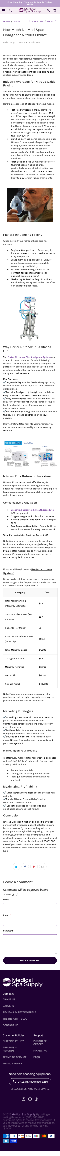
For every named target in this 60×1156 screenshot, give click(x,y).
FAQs (36, 1057)
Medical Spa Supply (23, 1114)
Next (50, 21)
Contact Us (10, 1025)
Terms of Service (14, 1057)
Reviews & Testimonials (19, 1012)
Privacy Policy (12, 1063)
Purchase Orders (40, 1042)
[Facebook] (36, 1099)
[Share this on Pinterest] (34, 866)
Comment (8, 931)
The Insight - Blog (15, 1018)
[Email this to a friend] (42, 866)
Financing (40, 1050)
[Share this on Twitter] (16, 866)
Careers (8, 1005)
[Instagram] (23, 1099)
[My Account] (48, 10)
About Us (9, 999)
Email (6, 915)
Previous (37, 21)
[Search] (10, 10)
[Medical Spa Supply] (30, 10)
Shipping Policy (13, 1041)
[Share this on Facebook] (25, 866)
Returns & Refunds (10, 1049)
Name (6, 899)
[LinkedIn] (30, 1099)
